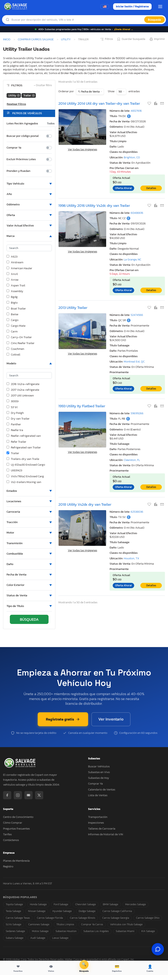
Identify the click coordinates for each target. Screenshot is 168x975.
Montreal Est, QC (134, 361)
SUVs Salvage (13, 924)
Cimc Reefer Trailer (22, 343)
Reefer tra (17, 430)
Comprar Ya (14, 148)
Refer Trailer (18, 442)
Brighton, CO (132, 157)
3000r (15, 401)
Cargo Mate (18, 326)
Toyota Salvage (14, 904)
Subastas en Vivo (99, 772)
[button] (29, 184)
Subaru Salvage (14, 938)
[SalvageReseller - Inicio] (16, 6)
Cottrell (15, 355)
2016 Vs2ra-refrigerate (25, 384)
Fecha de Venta (90, 91)
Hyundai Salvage (62, 911)
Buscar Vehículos (99, 766)
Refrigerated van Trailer (26, 447)
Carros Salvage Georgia (115, 918)
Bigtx (14, 303)
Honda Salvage (38, 904)
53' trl (14, 407)
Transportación (97, 817)
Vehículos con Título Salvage (126, 924)
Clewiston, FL (132, 460)
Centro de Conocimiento (18, 817)
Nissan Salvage (36, 911)
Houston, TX (131, 558)
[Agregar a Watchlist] (149, 104)
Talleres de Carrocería (101, 828)
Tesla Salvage (13, 911)
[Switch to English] (104, 6)
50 (120, 91)
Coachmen (17, 349)
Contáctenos (11, 840)
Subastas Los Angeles (96, 931)
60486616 (137, 213)
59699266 (137, 413)
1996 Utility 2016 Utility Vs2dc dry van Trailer (94, 205)
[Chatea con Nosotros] (158, 949)
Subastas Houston (66, 931)
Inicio (6, 39)
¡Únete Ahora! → (123, 29)
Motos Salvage (40, 931)
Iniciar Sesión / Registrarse (132, 6)
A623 (14, 257)
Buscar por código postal (23, 136)
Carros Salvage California (117, 911)
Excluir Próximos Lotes (21, 159)
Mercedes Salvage (135, 904)
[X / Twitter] (39, 795)
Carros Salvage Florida (50, 918)
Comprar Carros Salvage (36, 39)
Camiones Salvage (38, 924)
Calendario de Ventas (101, 789)
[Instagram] (18, 795)
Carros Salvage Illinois (82, 918)
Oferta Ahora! (123, 188)
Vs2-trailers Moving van (26, 482)
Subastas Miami (125, 931)
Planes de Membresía (16, 861)
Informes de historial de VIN (105, 834)
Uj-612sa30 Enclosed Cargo (28, 465)
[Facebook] (7, 795)
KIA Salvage (148, 931)
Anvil (14, 274)
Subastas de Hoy (98, 778)
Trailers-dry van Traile (25, 459)
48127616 (136, 111)
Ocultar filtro (43, 85)
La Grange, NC (132, 259)
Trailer (15, 453)
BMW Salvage (110, 904)
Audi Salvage (37, 938)
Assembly (17, 291)
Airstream (17, 262)
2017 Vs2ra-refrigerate (25, 390)
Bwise (14, 314)
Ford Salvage (61, 904)
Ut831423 (16, 470)
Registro (8, 866)
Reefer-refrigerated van (26, 436)
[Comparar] (156, 104)
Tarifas (7, 834)
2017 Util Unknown (22, 395)
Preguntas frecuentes (16, 828)
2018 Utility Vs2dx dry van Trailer (84, 504)
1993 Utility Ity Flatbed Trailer (81, 406)
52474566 (137, 315)
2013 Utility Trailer (72, 307)
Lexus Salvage (60, 938)
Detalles (151, 188)
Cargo (14, 320)
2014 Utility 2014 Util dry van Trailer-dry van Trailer (99, 103)
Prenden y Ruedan (18, 171)
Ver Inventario (111, 719)
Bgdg (14, 297)
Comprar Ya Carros (92, 924)
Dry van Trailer (20, 419)
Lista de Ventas (97, 795)
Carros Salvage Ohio (147, 918)
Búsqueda (154, 19)
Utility (66, 39)
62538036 (137, 512)
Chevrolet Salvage (85, 904)
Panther (16, 424)
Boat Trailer (18, 309)
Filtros (109, 39)
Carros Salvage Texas (18, 918)
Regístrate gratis (60, 719)
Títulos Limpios (65, 924)
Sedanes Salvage (15, 931)
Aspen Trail (18, 285)
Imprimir (159, 39)
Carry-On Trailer (21, 337)
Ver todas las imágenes (82, 149)
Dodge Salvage (87, 911)
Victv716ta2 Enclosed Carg (27, 476)
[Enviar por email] (162, 104)
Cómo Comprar (12, 823)
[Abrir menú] (160, 6)
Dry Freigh (17, 413)
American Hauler (21, 268)
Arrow (14, 280)
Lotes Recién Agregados (22, 123)
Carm (14, 331)
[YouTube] (28, 795)
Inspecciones (96, 823)
